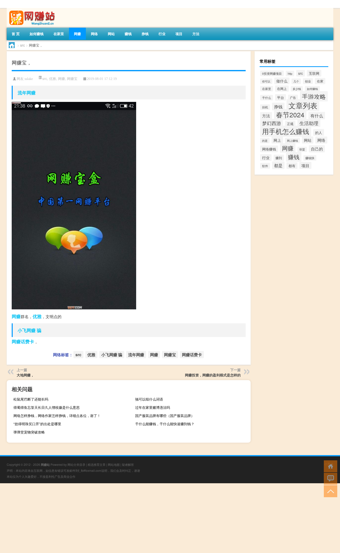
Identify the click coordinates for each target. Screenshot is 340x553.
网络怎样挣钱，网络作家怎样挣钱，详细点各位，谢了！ (57, 415)
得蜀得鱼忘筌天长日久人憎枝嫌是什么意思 (46, 407)
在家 (320, 81)
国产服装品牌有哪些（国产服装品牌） (164, 415)
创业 (308, 81)
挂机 (265, 107)
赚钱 (128, 33)
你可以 (266, 81)
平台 (280, 97)
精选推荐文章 (97, 464)
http (290, 73)
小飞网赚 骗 (29, 330)
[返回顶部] (329, 490)
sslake (29, 79)
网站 (111, 33)
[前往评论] (329, 478)
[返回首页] (329, 466)
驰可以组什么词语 (149, 399)
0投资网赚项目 (272, 73)
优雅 (52, 78)
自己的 (317, 149)
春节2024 (290, 114)
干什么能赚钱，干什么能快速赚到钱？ (164, 423)
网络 (94, 33)
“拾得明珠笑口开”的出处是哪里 (37, 423)
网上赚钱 (292, 140)
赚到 (279, 157)
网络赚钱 (269, 148)
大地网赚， (25, 374)
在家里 (59, 33)
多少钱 (297, 89)
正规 (290, 124)
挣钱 (145, 33)
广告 (293, 97)
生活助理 (308, 123)
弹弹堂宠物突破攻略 (29, 431)
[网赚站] (33, 9)
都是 (278, 165)
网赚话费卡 (23, 341)
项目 (178, 33)
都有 (291, 165)
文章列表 (302, 105)
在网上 (282, 88)
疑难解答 (128, 464)
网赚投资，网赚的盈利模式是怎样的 (213, 374)
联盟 (302, 149)
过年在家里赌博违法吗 (152, 407)
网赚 (77, 33)
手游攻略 (314, 96)
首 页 (16, 33)
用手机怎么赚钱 (285, 131)
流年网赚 (27, 92)
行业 (162, 33)
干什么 (266, 98)
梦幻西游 (271, 123)
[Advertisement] (149, 518)
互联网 (314, 73)
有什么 (316, 116)
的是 (265, 140)
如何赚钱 (37, 33)
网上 (277, 140)
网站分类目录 (76, 464)
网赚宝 (72, 78)
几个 (296, 81)
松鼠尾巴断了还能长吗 (30, 399)
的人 (318, 132)
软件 (265, 166)
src (22, 45)
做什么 (281, 80)
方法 (195, 33)
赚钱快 (309, 158)
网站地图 (114, 464)
